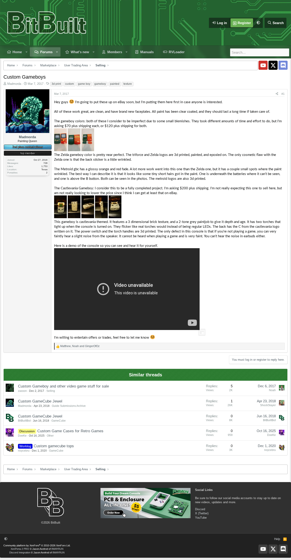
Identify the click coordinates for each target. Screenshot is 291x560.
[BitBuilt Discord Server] (283, 65)
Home (17, 52)
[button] (258, 23)
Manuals (147, 52)
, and (80, 346)
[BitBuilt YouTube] (263, 65)
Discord (200, 509)
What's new (80, 52)
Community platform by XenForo (36, 545)
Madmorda (14, 83)
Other (50, 435)
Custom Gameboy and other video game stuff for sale (63, 386)
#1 (283, 93)
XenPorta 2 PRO (20, 549)
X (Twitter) (201, 513)
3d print (56, 83)
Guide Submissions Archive (69, 406)
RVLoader (177, 52)
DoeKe (22, 435)
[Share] (277, 94)
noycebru (24, 450)
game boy (84, 83)
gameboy (100, 83)
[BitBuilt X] (273, 65)
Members (114, 52)
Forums (46, 52)
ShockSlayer (268, 405)
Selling (50, 390)
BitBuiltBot (24, 420)
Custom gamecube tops (54, 446)
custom (69, 83)
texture (127, 83)
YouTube (201, 517)
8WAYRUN (57, 549)
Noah (272, 390)
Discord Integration (19, 552)
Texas (44, 169)
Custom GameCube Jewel (40, 401)
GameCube (58, 420)
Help (277, 539)
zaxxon (22, 390)
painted (114, 83)
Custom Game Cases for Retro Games (70, 431)
